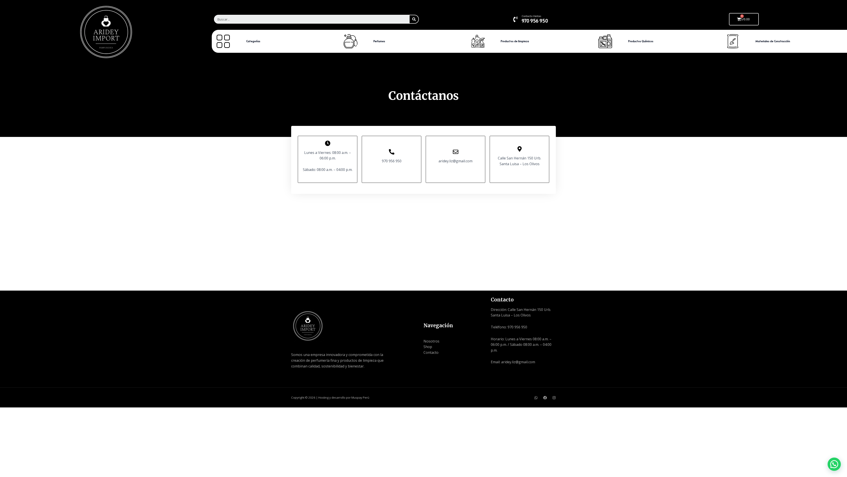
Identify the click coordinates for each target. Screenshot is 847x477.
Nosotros (431, 341)
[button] (834, 464)
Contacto (431, 352)
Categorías (253, 41)
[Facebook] (493, 379)
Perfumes (379, 41)
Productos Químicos (640, 41)
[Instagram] (554, 397)
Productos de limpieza (515, 41)
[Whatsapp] (536, 397)
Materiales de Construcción (772, 41)
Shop (428, 346)
